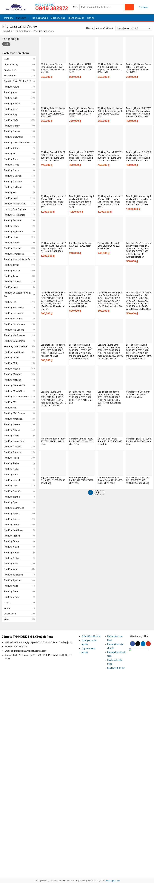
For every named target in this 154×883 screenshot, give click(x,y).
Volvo (6, 619)
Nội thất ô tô (10, 75)
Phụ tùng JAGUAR (13, 281)
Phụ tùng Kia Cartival (14, 307)
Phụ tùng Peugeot (12, 446)
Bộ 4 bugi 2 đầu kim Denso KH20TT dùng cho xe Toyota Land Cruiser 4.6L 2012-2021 (138, 68)
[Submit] (129, 7)
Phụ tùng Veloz (11, 547)
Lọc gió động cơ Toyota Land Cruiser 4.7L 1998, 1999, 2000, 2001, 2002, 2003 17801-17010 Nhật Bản (80, 397)
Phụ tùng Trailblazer (13, 530)
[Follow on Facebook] (138, 18)
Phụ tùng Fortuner (13, 220)
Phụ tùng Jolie (11, 287)
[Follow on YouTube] (150, 18)
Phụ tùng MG (10, 402)
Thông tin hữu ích (76, 18)
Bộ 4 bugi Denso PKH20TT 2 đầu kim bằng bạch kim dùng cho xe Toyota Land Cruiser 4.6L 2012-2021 (53, 156)
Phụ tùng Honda (12, 242)
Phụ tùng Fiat (10, 192)
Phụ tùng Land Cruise (15, 346)
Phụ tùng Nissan (12, 430)
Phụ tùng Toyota (22, 31)
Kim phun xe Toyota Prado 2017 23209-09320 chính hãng (53, 441)
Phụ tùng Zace (11, 591)
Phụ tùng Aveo (11, 109)
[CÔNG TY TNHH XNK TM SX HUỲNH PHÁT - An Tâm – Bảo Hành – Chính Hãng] (16, 7)
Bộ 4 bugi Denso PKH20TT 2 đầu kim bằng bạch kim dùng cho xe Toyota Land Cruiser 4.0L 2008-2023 (81, 156)
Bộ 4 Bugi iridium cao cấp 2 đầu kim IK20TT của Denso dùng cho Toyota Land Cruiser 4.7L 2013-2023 (138, 200)
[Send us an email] (142, 18)
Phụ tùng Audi (10, 98)
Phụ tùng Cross (11, 164)
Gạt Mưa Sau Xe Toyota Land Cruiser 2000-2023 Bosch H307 (109, 246)
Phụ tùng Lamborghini (14, 341)
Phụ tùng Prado (11, 457)
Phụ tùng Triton (11, 541)
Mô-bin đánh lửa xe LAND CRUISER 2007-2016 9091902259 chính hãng (138, 480)
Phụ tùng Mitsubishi (13, 419)
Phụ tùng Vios (11, 563)
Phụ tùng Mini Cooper (14, 413)
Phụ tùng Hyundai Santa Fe (17, 259)
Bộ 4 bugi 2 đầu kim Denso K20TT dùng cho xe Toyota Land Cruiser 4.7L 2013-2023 (81, 112)
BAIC (6, 59)
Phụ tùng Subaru (12, 513)
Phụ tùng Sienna (12, 496)
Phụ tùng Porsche (12, 452)
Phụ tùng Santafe (12, 491)
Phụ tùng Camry (12, 125)
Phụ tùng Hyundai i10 (14, 253)
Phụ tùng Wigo (11, 569)
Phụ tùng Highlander (13, 231)
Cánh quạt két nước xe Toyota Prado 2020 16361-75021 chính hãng (110, 480)
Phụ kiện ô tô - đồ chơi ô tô (17, 81)
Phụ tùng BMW (11, 120)
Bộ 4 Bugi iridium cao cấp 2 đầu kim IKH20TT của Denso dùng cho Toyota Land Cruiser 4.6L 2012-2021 (81, 202)
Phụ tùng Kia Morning (14, 324)
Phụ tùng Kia (10, 302)
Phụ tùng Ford (11, 198)
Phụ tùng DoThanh (13, 187)
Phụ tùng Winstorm (13, 574)
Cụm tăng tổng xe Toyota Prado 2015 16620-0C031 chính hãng (81, 441)
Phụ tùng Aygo (11, 114)
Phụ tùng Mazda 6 (13, 380)
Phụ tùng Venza (11, 552)
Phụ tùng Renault (12, 480)
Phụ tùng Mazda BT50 (14, 385)
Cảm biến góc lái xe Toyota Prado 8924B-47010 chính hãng (138, 441)
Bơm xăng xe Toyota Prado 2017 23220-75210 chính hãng (81, 480)
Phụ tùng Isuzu (11, 276)
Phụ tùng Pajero (11, 435)
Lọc (6, 44)
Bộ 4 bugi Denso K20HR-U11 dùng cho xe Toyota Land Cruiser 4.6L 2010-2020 (80, 68)
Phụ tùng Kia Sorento (14, 335)
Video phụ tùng (58, 18)
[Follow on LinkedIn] (146, 18)
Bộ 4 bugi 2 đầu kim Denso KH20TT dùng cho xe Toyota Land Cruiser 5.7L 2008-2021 (110, 68)
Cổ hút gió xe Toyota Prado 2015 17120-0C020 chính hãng (110, 441)
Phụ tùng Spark (11, 502)
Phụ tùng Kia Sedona (14, 329)
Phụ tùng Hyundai (12, 248)
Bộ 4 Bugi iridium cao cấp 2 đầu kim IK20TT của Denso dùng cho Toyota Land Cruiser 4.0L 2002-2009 (53, 247)
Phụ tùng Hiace (11, 226)
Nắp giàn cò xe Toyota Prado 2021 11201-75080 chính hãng (53, 480)
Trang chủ (8, 18)
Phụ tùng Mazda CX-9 (14, 391)
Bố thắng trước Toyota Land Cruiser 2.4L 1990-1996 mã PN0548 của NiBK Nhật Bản (53, 68)
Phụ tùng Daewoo (12, 176)
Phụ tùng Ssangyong (14, 508)
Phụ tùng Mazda (12, 368)
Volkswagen (10, 613)
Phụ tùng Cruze (11, 170)
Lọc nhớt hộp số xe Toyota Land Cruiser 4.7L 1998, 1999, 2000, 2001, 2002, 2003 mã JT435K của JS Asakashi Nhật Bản (53, 350)
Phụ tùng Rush (11, 485)
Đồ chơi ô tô (10, 70)
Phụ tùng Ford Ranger (14, 214)
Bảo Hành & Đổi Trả (116, 668)
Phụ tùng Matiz (11, 363)
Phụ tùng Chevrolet (13, 137)
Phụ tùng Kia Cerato (13, 313)
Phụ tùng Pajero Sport (14, 441)
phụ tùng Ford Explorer (15, 209)
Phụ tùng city (10, 153)
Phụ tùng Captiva (12, 131)
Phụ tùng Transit (12, 535)
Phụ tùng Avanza (12, 103)
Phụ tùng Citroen (12, 148)
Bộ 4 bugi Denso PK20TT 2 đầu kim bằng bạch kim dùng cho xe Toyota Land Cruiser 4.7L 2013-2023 (110, 156)
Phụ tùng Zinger (11, 597)
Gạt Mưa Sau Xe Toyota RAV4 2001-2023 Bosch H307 (80, 246)
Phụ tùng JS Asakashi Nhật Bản (17, 294)
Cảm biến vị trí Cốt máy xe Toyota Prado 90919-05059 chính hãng (138, 394)
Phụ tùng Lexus (11, 357)
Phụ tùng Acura (11, 86)
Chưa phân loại (11, 64)
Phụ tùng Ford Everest (15, 203)
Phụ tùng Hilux (11, 237)
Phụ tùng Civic (11, 159)
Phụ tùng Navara (12, 424)
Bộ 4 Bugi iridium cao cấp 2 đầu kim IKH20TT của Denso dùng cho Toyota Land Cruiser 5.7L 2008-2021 (53, 202)
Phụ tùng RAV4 (11, 474)
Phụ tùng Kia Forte (13, 318)
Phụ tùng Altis (10, 92)
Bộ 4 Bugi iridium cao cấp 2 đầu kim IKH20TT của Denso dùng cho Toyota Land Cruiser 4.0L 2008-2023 (110, 202)
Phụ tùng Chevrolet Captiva (17, 142)
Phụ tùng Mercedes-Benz (16, 396)
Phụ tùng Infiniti (11, 265)
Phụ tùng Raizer (11, 469)
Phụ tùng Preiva (11, 463)
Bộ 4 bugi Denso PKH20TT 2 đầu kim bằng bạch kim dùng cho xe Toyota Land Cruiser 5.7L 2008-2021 (138, 112)
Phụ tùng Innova (12, 270)
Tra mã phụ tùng (40, 18)
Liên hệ (90, 18)
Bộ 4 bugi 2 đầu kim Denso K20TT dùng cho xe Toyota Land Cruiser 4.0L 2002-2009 (110, 112)
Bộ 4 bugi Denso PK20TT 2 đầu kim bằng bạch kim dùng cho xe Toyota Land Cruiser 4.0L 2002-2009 (138, 156)
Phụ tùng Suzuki (12, 519)
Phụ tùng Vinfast (12, 558)
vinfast (7, 608)
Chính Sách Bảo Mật (91, 636)
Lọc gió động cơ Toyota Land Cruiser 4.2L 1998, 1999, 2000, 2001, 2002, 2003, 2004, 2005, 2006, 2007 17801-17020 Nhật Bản (109, 399)
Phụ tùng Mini (10, 407)
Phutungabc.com (113, 880)
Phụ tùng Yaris (11, 586)
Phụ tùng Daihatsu (13, 181)
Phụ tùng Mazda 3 (13, 374)
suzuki (7, 602)
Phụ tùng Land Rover (14, 352)
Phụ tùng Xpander (12, 580)
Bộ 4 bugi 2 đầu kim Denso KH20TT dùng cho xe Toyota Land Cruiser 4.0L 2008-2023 (53, 112)
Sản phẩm (21, 18)
